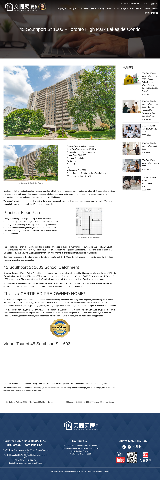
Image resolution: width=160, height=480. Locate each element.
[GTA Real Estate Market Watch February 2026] (132, 183)
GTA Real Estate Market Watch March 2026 (150, 163)
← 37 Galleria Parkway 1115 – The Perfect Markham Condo (28, 402)
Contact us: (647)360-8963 (131, 4)
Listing (101, 8)
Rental (110, 8)
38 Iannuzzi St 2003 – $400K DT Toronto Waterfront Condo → (91, 402)
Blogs (155, 8)
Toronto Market (151, 13)
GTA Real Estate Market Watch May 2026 (149, 129)
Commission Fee (86, 8)
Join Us (146, 8)
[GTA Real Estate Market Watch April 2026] (132, 148)
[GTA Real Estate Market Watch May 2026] (132, 131)
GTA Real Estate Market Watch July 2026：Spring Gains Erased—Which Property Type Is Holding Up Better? (150, 82)
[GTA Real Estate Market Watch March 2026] (132, 165)
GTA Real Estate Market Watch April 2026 (149, 146)
